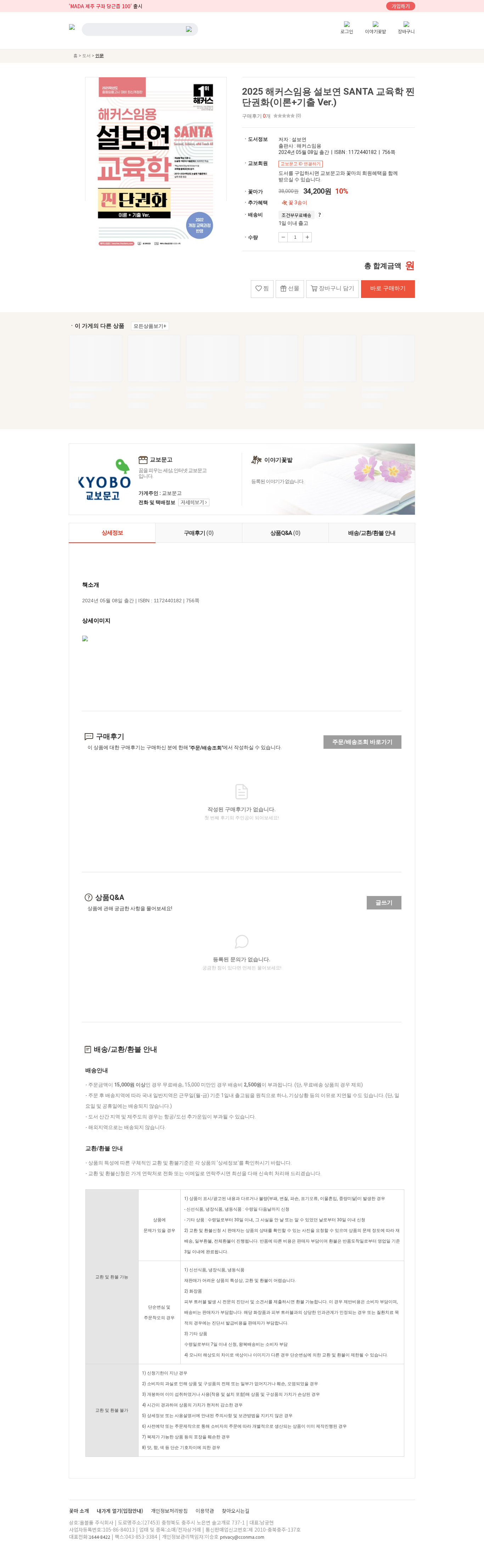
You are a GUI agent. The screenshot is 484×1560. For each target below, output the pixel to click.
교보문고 (161, 460)
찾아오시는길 (235, 1510)
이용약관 (205, 1510)
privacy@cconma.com (242, 1537)
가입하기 (401, 6)
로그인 (347, 31)
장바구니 (406, 31)
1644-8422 (99, 1537)
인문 (99, 55)
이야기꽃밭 (375, 31)
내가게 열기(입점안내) (121, 1510)
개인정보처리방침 (170, 1510)
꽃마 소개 (79, 1510)
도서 (87, 55)
